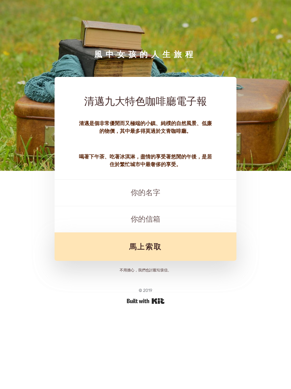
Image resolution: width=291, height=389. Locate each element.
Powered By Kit (146, 301)
